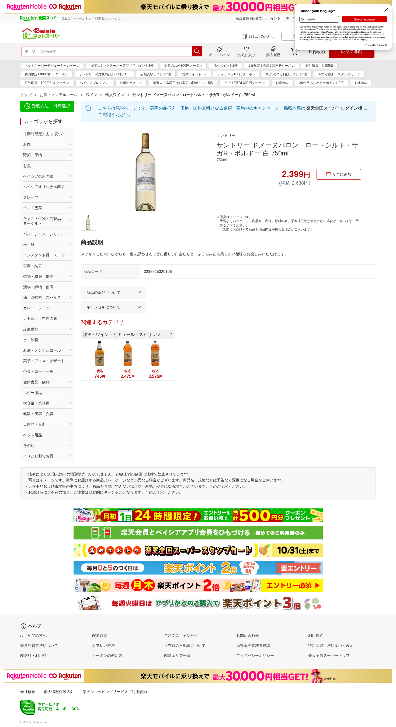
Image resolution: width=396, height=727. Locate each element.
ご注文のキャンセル (181, 635)
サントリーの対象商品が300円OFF (104, 74)
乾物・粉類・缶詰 (38, 276)
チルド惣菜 (32, 208)
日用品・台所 (34, 424)
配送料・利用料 (33, 655)
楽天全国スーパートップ (329, 655)
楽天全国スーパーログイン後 (334, 108)
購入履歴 (273, 55)
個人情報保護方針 (59, 691)
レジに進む (351, 51)
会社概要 (27, 691)
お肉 (27, 144)
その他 (28, 445)
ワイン (91, 95)
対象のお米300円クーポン (183, 65)
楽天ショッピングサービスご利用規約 (115, 691)
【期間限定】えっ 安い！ (44, 134)
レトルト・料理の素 (40, 318)
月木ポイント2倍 (225, 65)
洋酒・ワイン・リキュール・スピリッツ (122, 334)
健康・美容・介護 (38, 414)
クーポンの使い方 (107, 655)
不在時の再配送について (185, 645)
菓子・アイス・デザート (44, 361)
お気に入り (246, 55)
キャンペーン (219, 55)
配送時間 (99, 635)
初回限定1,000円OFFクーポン (46, 74)
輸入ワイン (114, 95)
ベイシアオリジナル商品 (44, 187)
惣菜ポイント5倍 (194, 74)
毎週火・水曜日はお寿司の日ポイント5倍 (183, 83)
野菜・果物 (32, 155)
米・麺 (28, 244)
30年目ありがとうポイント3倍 (321, 83)
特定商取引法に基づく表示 (330, 645)
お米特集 (282, 83)
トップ (26, 95)
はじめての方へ (261, 36)
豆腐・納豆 (32, 266)
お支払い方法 (103, 645)
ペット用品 (32, 435)
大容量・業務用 (36, 403)
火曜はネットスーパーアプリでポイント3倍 (122, 65)
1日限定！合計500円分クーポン (271, 65)
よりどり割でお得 (38, 456)
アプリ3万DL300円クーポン (244, 83)
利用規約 (315, 635)
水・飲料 (30, 340)
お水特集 (361, 83)
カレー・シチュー (38, 308)
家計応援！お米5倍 (319, 65)
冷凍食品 (30, 329)
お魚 (27, 166)
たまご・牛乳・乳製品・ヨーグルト (44, 221)
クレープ (30, 197)
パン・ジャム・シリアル (44, 234)
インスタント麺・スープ (44, 255)
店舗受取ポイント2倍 (155, 74)
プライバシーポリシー (255, 655)
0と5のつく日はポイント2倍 (286, 74)
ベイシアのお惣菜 (38, 176)
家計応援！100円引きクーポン (47, 83)
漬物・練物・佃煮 (38, 287)
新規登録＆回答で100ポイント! (258, 18)
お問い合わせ (247, 635)
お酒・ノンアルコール (59, 95)
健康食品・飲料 (36, 382)
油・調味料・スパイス (42, 297)
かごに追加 (341, 174)
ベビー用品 (32, 392)
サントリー (226, 135)
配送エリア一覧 (177, 655)
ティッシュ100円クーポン (236, 74)
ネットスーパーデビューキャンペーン (52, 65)
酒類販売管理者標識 (253, 645)
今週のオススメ (131, 83)
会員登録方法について (39, 645)
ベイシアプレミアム (94, 83)
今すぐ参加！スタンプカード (339, 74)
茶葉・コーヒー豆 (38, 371)
